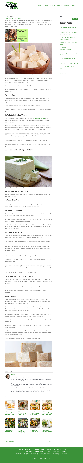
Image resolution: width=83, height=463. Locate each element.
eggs (12, 136)
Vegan (58, 5)
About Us (66, 5)
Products (52, 5)
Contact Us (74, 5)
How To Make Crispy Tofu (38, 118)
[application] (61, 5)
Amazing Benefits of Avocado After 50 (69, 63)
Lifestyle (45, 5)
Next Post (49, 441)
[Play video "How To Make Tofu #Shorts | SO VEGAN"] (28, 354)
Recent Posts (11, 371)
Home (39, 5)
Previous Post (9, 441)
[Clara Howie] (7, 376)
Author (6, 371)
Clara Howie (14, 374)
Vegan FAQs (9, 18)
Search (61, 16)
